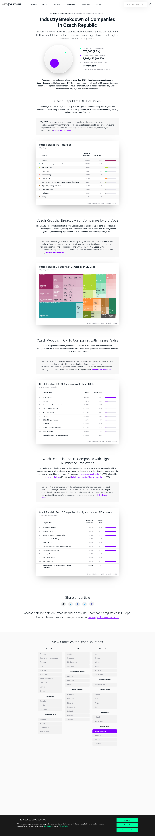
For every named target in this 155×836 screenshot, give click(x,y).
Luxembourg (44, 728)
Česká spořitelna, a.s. (49, 554)
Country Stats (70, 4)
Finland (70, 703)
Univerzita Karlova (52, 477)
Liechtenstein (72, 662)
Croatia (42, 666)
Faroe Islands (72, 699)
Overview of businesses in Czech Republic (89, 13)
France (42, 724)
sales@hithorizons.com (103, 617)
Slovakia (98, 744)
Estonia (43, 701)
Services (34, 4)
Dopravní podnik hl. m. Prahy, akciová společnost (57, 546)
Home (55, 13)
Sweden (70, 719)
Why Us (44, 4)
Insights (98, 4)
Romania (43, 683)
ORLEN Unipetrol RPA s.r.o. (50, 408)
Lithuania (43, 709)
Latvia (42, 705)
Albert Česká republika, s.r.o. (51, 550)
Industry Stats (85, 4)
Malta (97, 666)
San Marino (99, 675)
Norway (70, 715)
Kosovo (43, 670)
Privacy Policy (63, 826)
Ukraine (70, 685)
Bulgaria (43, 662)
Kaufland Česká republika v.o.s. (52, 427)
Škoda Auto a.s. (47, 397)
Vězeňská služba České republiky (53, 539)
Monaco (98, 670)
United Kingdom (100, 721)
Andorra (97, 654)
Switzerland (71, 666)
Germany (70, 658)
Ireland (97, 717)
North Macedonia (46, 679)
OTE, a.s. (45, 416)
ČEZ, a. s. (45, 401)
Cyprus (97, 658)
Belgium (43, 719)
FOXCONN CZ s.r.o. (48, 412)
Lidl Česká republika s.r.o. (50, 420)
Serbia (42, 687)
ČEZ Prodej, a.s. (47, 424)
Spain (97, 707)
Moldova (70, 680)
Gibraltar (98, 662)
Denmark (70, 695)
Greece (97, 695)
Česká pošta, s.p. (48, 561)
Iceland (70, 711)
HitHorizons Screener (62, 130)
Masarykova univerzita (89, 474)
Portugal (98, 703)
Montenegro (44, 675)
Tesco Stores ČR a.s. (49, 558)
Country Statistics (67, 13)
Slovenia (43, 691)
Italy (96, 699)
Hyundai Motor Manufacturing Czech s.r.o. (55, 405)
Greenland (71, 707)
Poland (97, 740)
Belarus (70, 676)
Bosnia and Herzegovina (49, 658)
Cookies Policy (48, 826)
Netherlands (44, 732)
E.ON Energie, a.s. (48, 431)
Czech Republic (100, 731)
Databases (56, 4)
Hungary (98, 735)
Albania (43, 654)
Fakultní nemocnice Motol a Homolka (86, 477)
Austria (70, 654)
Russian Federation (102, 685)
